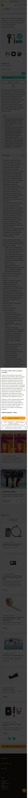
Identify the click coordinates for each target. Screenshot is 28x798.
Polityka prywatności (6, 412)
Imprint (15, 412)
